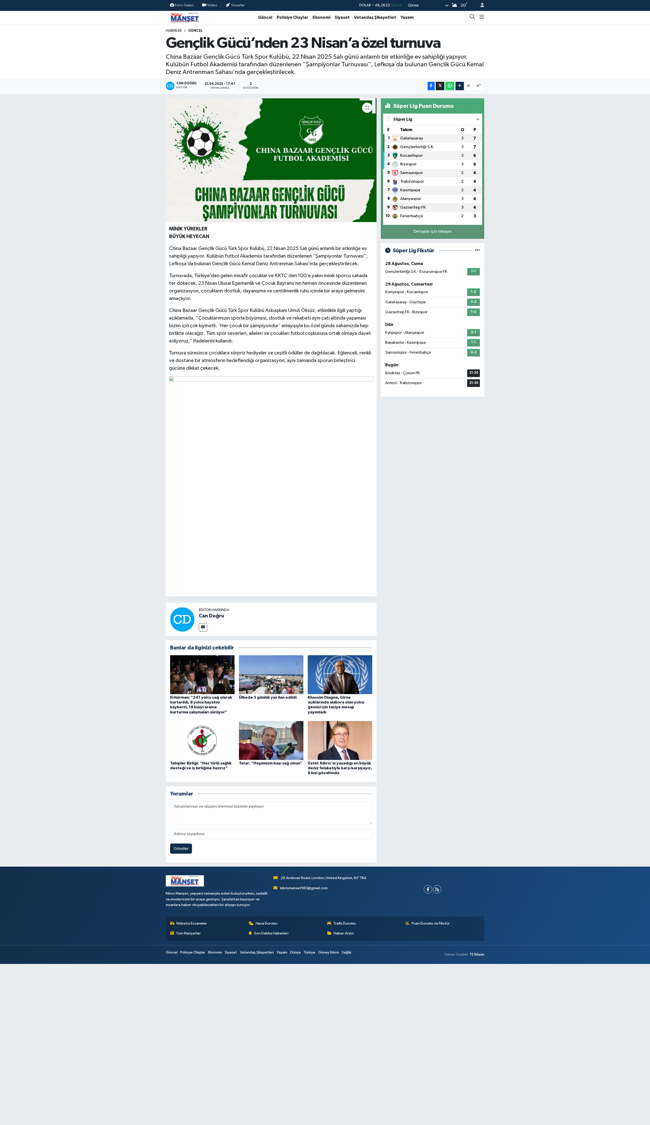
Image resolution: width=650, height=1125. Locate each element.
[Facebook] (428, 889)
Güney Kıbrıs (328, 952)
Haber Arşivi (344, 933)
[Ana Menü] (481, 17)
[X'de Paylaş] (440, 86)
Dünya (295, 952)
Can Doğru (211, 615)
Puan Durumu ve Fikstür (431, 923)
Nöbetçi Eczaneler (191, 923)
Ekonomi (321, 17)
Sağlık (346, 952)
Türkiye (309, 952)
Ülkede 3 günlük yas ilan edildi (268, 697)
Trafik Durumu (344, 923)
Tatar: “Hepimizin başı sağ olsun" (270, 763)
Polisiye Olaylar (292, 17)
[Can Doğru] (182, 619)
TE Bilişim (476, 954)
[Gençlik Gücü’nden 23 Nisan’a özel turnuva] (271, 160)
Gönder (181, 849)
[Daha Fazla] (460, 86)
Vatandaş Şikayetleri (375, 17)
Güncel (265, 17)
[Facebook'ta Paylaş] (431, 86)
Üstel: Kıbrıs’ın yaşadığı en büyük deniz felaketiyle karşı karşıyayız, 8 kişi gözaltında (340, 768)
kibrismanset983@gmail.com (304, 888)
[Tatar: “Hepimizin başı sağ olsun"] (271, 740)
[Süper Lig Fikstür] (477, 250)
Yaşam (407, 17)
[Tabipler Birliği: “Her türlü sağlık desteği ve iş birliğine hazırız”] (202, 740)
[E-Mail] (203, 627)
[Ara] (472, 17)
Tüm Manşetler (188, 933)
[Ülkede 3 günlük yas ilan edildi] (271, 675)
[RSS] (437, 889)
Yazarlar (238, 5)
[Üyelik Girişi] (480, 5)
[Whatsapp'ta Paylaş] (449, 86)
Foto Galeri (184, 5)
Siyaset (342, 17)
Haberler (174, 31)
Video (212, 5)
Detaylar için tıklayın (432, 231)
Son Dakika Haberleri (271, 933)
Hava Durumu (267, 923)
